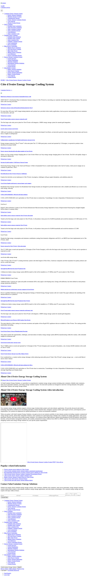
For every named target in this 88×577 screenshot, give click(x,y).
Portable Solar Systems (14, 38)
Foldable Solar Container (11, 35)
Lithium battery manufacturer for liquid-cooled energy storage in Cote (18, 140)
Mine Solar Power (12, 51)
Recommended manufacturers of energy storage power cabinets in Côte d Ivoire (25, 472)
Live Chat (7, 575)
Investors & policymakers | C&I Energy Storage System (14, 162)
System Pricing (12, 77)
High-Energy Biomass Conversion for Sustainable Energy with (16, 96)
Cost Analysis (11, 21)
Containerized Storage (14, 18)
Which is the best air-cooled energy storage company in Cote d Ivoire (17, 289)
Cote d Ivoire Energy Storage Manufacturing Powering (14, 331)
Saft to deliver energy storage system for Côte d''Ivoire (14, 225)
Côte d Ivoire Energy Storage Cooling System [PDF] (41, 462)
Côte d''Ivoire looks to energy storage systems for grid (14, 119)
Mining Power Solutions (14, 47)
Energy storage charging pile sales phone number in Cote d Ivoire (16, 151)
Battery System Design (14, 74)
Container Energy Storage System (13, 13)
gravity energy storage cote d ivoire (9, 128)
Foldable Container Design (15, 41)
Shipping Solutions (13, 61)
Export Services (12, 58)
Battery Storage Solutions (14, 69)
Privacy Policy (5, 569)
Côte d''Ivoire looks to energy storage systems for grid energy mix (17, 310)
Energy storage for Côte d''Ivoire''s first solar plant (13, 246)
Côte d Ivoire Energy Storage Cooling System (18, 80)
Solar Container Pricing (14, 30)
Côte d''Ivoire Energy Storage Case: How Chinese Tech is (14, 353)
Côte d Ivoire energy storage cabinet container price (18, 475)
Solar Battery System (10, 68)
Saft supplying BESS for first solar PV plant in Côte (13, 268)
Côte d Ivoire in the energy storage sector (11, 342)
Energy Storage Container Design (17, 20)
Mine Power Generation (10, 46)
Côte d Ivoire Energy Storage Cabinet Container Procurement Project (23, 474)
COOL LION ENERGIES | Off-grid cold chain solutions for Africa (16, 365)
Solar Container (8, 24)
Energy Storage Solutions (14, 15)
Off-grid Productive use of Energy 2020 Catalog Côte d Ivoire (16, 320)
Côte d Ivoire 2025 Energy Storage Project (15, 478)
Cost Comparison (12, 43)
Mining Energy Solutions (14, 52)
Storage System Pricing (14, 23)
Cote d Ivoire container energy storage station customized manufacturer (23, 471)
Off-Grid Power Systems (14, 49)
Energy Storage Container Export (13, 57)
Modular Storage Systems (14, 16)
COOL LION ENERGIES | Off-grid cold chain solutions (14, 194)
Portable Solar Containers (14, 26)
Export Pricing (11, 66)
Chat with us (59, 462)
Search (19, 567)
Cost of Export (12, 64)
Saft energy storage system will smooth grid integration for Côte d (16, 107)
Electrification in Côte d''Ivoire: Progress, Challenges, (14, 173)
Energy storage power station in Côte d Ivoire (16, 469)
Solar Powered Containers (15, 27)
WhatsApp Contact (6, 104)
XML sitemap (12, 569)
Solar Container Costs (13, 33)
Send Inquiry (7, 573)
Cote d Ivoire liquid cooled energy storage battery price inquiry (16, 183)
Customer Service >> (6, 90)
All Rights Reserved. (13, 570)
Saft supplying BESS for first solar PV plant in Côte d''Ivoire (15, 300)
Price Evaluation (12, 44)
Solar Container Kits (13, 40)
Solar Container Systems (14, 29)
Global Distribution (13, 60)
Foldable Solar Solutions (14, 37)
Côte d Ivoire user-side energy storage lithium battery (18, 480)
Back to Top (20, 569)
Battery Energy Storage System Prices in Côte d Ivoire (19, 477)
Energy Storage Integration (15, 72)
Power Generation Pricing (15, 55)
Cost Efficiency (12, 32)
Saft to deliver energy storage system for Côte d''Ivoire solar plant (17, 215)
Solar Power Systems (13, 71)
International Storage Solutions (16, 63)
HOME (3, 80)
